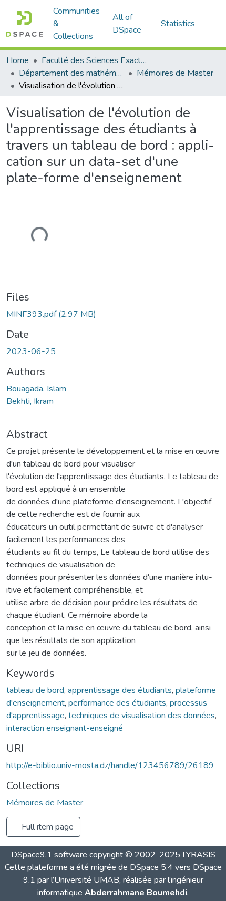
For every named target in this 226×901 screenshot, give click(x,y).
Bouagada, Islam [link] (36, 389)
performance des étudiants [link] (117, 703)
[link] (113, 314)
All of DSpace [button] (126, 24)
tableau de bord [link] (35, 690)
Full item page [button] (46, 827)
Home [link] (17, 60)
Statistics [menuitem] (178, 23)
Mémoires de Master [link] (175, 73)
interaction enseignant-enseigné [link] (64, 728)
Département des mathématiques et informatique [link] (71, 73)
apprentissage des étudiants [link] (120, 690)
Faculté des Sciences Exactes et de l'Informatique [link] (94, 60)
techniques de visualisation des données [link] (141, 715)
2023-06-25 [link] (31, 351)
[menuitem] (130, 24)
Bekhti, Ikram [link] (30, 401)
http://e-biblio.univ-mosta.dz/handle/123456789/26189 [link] (110, 765)
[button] (24, 24)
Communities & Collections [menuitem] (76, 23)
